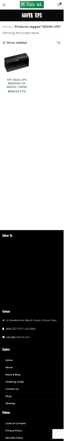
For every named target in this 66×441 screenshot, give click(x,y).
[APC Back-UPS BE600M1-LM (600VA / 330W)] (16, 62)
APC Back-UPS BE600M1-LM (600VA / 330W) (16, 83)
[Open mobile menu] (4, 5)
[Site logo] (32, 4)
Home (6, 26)
